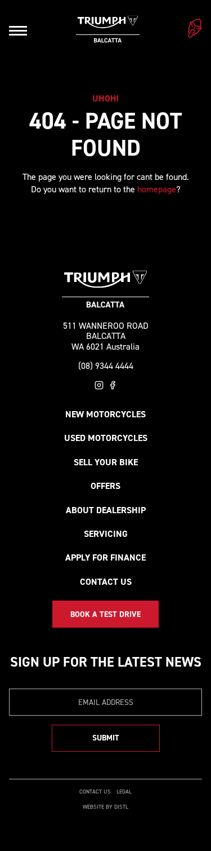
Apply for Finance (105, 557)
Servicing (106, 534)
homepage (156, 189)
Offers (105, 486)
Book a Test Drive (105, 614)
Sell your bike (106, 462)
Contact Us (106, 582)
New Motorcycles (105, 414)
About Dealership (106, 510)
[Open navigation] (18, 30)
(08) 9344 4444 (105, 366)
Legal (124, 791)
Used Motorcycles (105, 438)
